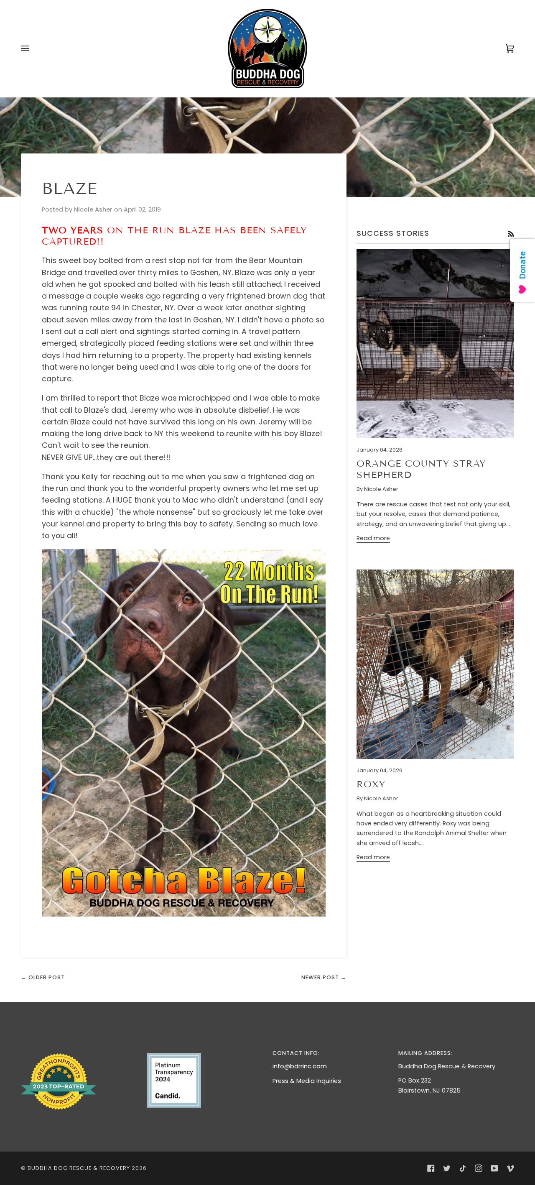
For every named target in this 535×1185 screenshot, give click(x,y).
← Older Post (43, 977)
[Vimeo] (510, 1168)
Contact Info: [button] (296, 1053)
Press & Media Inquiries (307, 1081)
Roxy (371, 784)
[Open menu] (33, 48)
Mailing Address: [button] (425, 1053)
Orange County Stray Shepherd (421, 469)
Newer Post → (323, 977)
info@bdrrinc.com (300, 1066)
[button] (79, 1051)
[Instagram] (478, 1168)
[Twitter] (447, 1168)
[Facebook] (431, 1168)
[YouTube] (494, 1168)
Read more (373, 538)
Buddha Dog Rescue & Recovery (79, 1168)
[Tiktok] (462, 1168)
